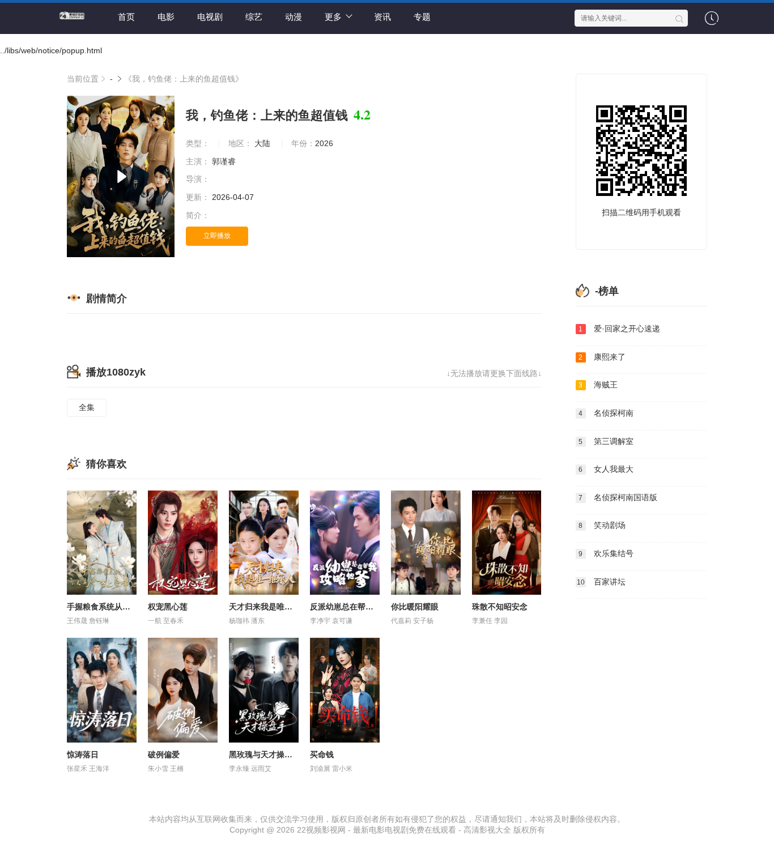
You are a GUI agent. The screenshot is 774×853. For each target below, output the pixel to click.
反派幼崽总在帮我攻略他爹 (357, 606)
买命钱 (322, 754)
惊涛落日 (83, 754)
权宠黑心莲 (168, 606)
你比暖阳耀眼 (415, 606)
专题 (422, 17)
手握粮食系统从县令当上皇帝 (118, 606)
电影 (166, 17)
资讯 (382, 17)
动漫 (293, 17)
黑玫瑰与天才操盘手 (264, 754)
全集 (87, 407)
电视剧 (210, 17)
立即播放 (217, 236)
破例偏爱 (164, 754)
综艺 (253, 17)
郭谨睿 (225, 161)
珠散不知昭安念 (500, 606)
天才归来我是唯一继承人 (272, 606)
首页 (126, 17)
